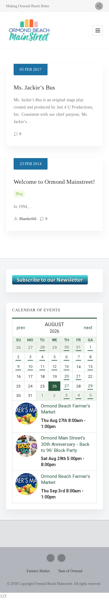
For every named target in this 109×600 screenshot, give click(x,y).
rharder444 (27, 219)
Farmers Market (38, 571)
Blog (19, 194)
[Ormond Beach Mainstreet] (28, 30)
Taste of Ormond (70, 571)
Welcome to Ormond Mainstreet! (54, 181)
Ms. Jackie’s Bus (34, 87)
